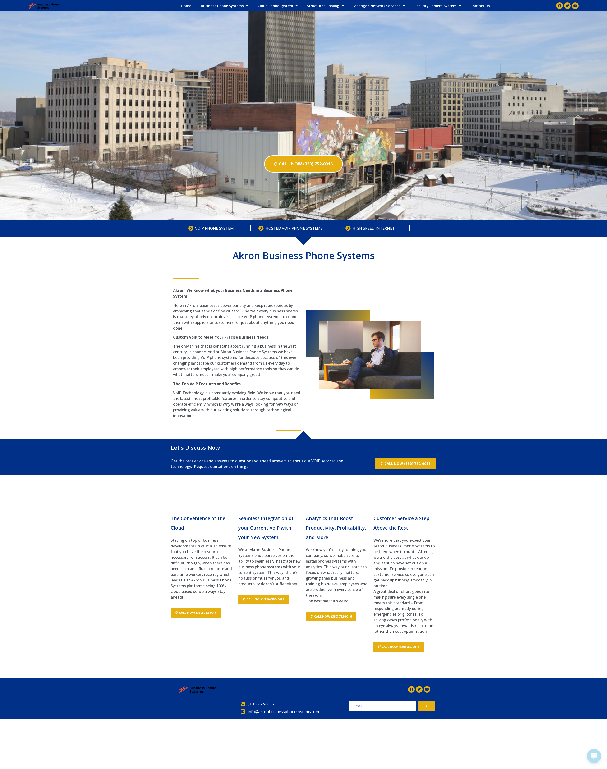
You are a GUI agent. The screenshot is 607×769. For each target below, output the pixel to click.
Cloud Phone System (275, 5)
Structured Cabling (323, 5)
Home (186, 5)
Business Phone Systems (222, 5)
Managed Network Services (376, 5)
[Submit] (426, 706)
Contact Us (480, 5)
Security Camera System (435, 5)
